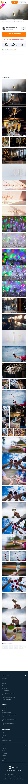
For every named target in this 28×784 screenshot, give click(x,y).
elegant (5, 704)
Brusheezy (4, 735)
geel (11, 704)
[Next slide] (22, 704)
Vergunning (5, 765)
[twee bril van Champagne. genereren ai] (13, 334)
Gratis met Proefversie (14, 34)
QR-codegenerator (6, 757)
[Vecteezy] (2, 2)
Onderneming (5, 743)
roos (16, 704)
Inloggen (21, 2)
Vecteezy (4, 738)
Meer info (5, 54)
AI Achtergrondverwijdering (8, 754)
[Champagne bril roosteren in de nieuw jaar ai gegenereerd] (10, 154)
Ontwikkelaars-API (6, 748)
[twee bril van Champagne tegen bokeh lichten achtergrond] (13, 237)
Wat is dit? (14, 49)
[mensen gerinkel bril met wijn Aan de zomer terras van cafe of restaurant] (13, 367)
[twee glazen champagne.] (13, 185)
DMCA (3, 767)
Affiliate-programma (6, 770)
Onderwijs (4, 745)
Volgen (23, 29)
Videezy (4, 740)
